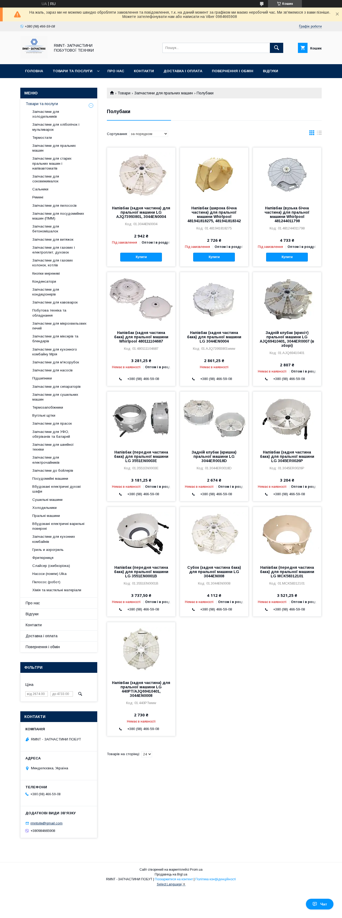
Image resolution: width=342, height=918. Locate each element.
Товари (124, 93)
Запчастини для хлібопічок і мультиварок (55, 126)
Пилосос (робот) (46, 582)
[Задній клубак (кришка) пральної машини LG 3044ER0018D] (214, 418)
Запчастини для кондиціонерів (45, 291)
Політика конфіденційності (215, 879)
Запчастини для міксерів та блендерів (55, 338)
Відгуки (270, 71)
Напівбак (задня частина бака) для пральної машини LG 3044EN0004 (214, 337)
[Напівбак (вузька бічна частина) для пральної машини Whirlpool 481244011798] (287, 174)
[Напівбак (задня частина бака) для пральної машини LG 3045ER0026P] (287, 418)
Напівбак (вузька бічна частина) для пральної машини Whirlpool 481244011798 (287, 214)
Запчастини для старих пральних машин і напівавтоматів (52, 163)
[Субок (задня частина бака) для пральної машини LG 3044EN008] (214, 533)
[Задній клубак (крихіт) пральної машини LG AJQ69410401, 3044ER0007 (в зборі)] (287, 299)
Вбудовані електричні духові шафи (56, 489)
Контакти (144, 71)
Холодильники (44, 508)
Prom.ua (196, 869)
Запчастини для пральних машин (163, 93)
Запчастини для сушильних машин (55, 397)
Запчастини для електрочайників (46, 459)
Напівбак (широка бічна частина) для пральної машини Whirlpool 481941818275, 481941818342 (214, 214)
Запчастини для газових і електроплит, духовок (53, 249)
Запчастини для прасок (52, 423)
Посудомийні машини (50, 479)
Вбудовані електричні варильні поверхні (58, 526)
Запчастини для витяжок (52, 239)
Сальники (40, 189)
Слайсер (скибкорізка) (51, 566)
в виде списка (319, 134)
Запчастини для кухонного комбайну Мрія (54, 351)
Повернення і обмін (232, 71)
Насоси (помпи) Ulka (49, 574)
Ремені (37, 197)
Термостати (42, 138)
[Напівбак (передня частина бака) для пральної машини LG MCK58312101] (287, 533)
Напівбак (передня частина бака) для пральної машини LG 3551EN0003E (141, 456)
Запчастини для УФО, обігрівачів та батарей (51, 434)
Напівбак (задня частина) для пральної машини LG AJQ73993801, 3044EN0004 (141, 212)
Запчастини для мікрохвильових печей (59, 325)
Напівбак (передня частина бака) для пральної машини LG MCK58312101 (287, 571)
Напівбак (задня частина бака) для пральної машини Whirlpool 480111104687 (141, 337)
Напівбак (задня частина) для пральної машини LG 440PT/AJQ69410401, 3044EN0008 (141, 689)
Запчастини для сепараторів (56, 387)
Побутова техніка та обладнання (49, 312)
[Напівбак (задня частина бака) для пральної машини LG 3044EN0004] (214, 299)
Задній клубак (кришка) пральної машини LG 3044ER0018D (214, 456)
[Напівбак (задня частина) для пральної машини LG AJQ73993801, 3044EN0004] (141, 174)
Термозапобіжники (47, 407)
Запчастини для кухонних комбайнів (53, 539)
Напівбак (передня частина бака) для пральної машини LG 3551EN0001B (141, 571)
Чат (323, 904)
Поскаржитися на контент (174, 879)
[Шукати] (276, 48)
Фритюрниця (42, 558)
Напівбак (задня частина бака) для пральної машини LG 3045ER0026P (287, 456)
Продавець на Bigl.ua (171, 874)
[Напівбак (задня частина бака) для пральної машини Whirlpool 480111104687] (141, 299)
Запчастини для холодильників (45, 114)
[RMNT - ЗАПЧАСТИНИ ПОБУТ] (34, 57)
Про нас (115, 71)
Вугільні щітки (43, 415)
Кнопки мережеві (46, 273)
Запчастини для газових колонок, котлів (52, 262)
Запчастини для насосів (52, 370)
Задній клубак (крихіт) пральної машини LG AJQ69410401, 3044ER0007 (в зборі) (287, 339)
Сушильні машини (47, 500)
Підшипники (42, 378)
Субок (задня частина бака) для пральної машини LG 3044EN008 (214, 571)
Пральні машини (46, 516)
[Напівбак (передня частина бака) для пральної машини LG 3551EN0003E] (141, 418)
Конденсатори (44, 281)
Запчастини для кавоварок (55, 302)
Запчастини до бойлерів (52, 470)
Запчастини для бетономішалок (45, 228)
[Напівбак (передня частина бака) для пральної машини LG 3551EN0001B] (141, 533)
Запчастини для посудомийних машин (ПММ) (58, 216)
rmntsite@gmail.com (46, 823)
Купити (141, 257)
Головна (34, 71)
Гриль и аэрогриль (48, 550)
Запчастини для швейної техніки (53, 447)
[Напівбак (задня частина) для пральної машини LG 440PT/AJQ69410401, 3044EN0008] (141, 649)
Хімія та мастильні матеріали (56, 590)
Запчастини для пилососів (54, 205)
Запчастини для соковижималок (45, 178)
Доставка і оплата (183, 71)
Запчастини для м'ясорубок (55, 362)
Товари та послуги (72, 71)
